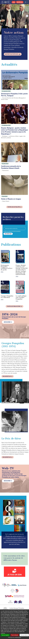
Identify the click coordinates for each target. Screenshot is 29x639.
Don (13, 2)
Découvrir (7, 322)
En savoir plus (7, 376)
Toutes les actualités (14, 207)
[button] (3, 26)
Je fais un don (14, 574)
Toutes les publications (13, 306)
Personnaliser (24, 635)
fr (26, 2)
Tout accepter (5, 635)
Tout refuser (14, 635)
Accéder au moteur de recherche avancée (11, 231)
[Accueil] (3, 2)
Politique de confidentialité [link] (14, 637)
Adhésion (20, 2)
